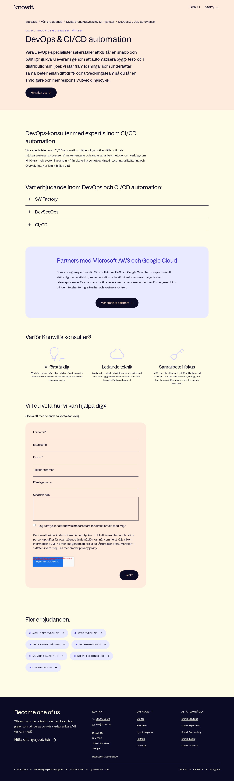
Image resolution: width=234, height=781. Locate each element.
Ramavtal (141, 745)
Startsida (31, 21)
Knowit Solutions (189, 719)
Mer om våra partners (115, 302)
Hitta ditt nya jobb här (32, 739)
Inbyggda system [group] (42, 667)
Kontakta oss (39, 92)
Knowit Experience (190, 725)
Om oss (140, 719)
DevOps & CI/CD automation (136, 21)
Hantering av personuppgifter (48, 769)
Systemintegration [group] (89, 644)
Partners (141, 739)
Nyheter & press (145, 732)
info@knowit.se (103, 724)
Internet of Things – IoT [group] (90, 656)
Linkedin (183, 769)
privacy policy (88, 548)
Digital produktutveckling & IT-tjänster (90, 21)
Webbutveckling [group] (87, 633)
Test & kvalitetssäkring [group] (46, 644)
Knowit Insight (188, 739)
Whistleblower (77, 769)
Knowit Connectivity (191, 732)
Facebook (198, 769)
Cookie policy (21, 769)
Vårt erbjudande (51, 21)
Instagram (215, 769)
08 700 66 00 (103, 719)
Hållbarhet (142, 725)
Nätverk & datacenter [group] (45, 656)
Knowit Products (189, 745)
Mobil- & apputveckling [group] (45, 633)
